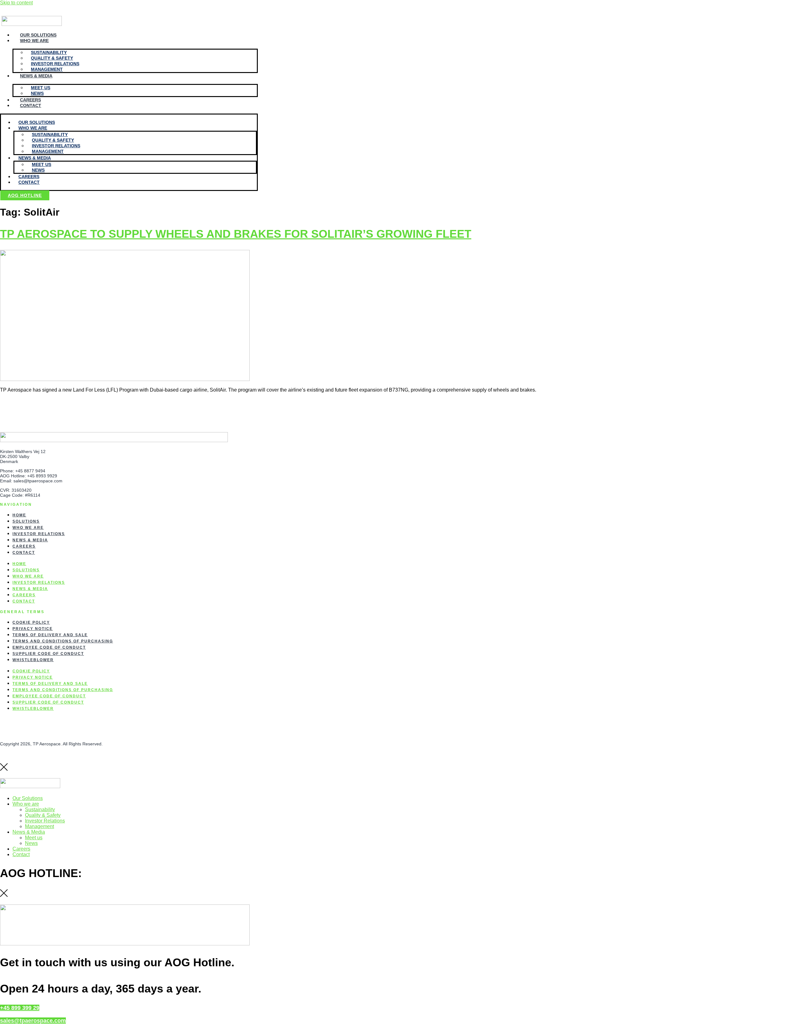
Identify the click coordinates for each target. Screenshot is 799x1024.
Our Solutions (38, 34)
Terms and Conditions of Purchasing (62, 641)
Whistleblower (33, 660)
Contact (30, 105)
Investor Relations (38, 534)
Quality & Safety (43, 815)
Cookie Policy (31, 622)
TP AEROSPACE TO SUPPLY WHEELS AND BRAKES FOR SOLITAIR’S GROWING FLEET (235, 233)
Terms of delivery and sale (50, 635)
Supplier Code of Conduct (48, 653)
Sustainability (40, 809)
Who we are (34, 40)
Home (19, 515)
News (37, 93)
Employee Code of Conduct (49, 647)
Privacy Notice (32, 629)
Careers (30, 99)
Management (47, 69)
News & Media (36, 75)
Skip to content (16, 2)
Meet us (33, 837)
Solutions (26, 521)
